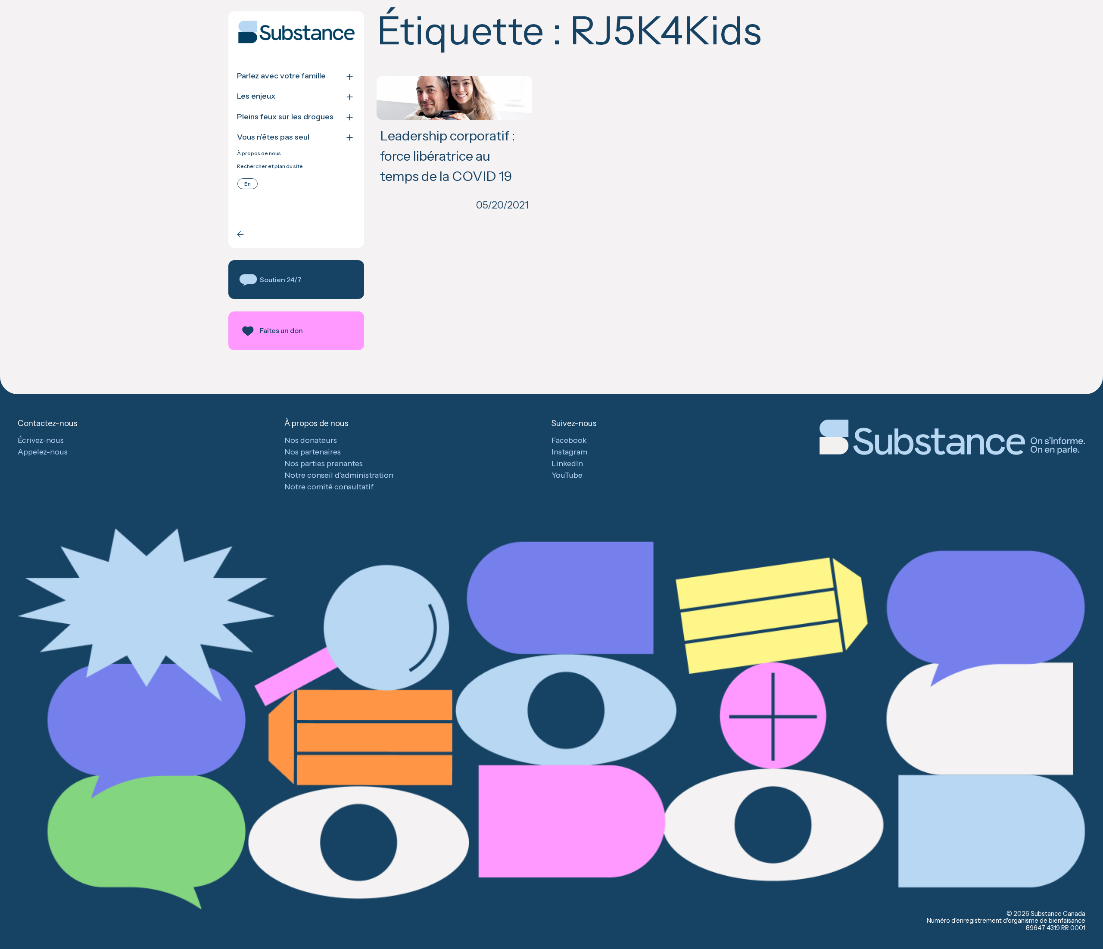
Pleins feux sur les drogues (285, 116)
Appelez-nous (43, 452)
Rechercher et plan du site (270, 166)
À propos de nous (259, 153)
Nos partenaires (312, 452)
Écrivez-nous (41, 440)
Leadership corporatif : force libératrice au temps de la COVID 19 (447, 156)
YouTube (567, 475)
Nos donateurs (310, 440)
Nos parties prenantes (323, 463)
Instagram (569, 452)
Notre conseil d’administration (338, 475)
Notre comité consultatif (329, 487)
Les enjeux (256, 96)
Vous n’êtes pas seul (273, 137)
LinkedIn (567, 463)
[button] (296, 279)
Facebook (569, 440)
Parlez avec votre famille (281, 76)
